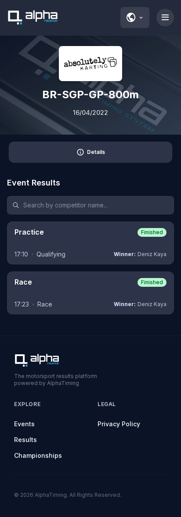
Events (24, 424)
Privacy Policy (119, 424)
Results (25, 439)
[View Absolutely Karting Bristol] (90, 63)
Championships (38, 455)
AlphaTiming (51, 495)
